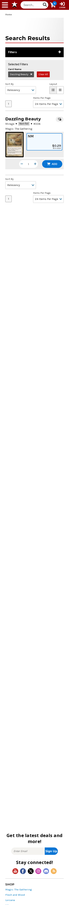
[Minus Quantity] (21, 164)
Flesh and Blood (15, 894)
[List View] (53, 90)
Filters (12, 52)
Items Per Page (41, 98)
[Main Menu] (5, 5)
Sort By (9, 84)
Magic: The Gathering (18, 889)
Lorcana (10, 900)
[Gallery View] (60, 90)
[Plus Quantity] (35, 164)
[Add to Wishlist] (60, 119)
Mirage (9, 123)
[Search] (45, 5)
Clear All (43, 74)
